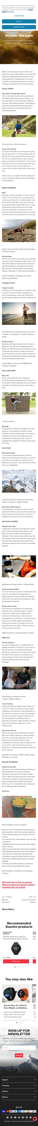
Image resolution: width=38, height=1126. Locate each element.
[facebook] (11, 1117)
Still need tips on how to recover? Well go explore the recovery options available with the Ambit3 (18, 884)
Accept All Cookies (19, 27)
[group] (16, 1002)
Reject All (19, 21)
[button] (16, 1022)
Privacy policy (10, 11)
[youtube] (19, 1117)
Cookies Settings (19, 15)
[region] (19, 15)
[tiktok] (22, 1117)
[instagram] (7, 1117)
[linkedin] (26, 1117)
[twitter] (15, 1117)
